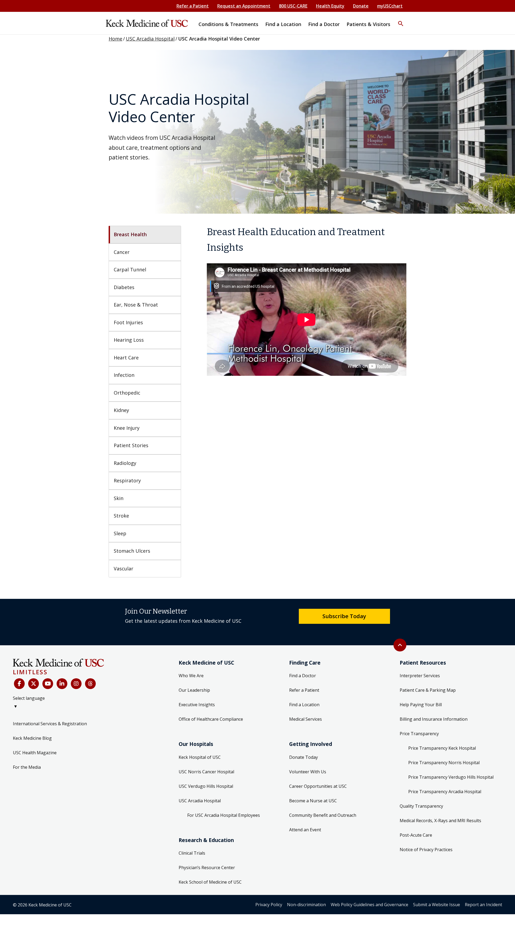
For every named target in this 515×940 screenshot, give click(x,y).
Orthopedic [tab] (127, 392)
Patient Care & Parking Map (428, 690)
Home (115, 38)
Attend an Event (305, 830)
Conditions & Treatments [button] (228, 24)
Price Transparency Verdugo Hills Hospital (451, 777)
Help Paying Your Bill (421, 705)
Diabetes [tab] (124, 287)
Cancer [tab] (122, 252)
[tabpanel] (306, 300)
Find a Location (304, 705)
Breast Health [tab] (130, 234)
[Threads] (90, 683)
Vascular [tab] (123, 568)
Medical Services (305, 719)
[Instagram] (76, 683)
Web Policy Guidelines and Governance (369, 905)
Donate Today (303, 757)
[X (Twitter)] (33, 683)
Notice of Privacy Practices (426, 849)
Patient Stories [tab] (131, 445)
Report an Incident (483, 905)
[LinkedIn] (62, 683)
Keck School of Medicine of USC (210, 882)
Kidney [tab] (121, 410)
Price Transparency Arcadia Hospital (444, 792)
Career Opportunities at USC (318, 786)
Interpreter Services (420, 676)
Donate (361, 6)
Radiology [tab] (125, 463)
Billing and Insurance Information (434, 719)
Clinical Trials (192, 853)
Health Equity (330, 6)
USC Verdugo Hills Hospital (206, 786)
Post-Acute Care (416, 835)
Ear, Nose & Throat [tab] (136, 304)
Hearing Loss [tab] (129, 340)
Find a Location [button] (283, 24)
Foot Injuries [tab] (128, 322)
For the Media (27, 767)
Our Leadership (194, 690)
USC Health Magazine (35, 753)
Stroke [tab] (121, 515)
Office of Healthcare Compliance (211, 719)
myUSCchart (390, 6)
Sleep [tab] (120, 533)
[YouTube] (47, 683)
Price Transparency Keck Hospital (442, 748)
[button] (400, 20)
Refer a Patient (192, 6)
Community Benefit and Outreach (322, 815)
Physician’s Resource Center (207, 867)
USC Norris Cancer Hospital (206, 772)
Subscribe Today (344, 616)
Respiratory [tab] (127, 480)
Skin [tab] (118, 498)
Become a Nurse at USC (313, 801)
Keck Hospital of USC (200, 757)
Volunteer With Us (307, 772)
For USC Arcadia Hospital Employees (223, 815)
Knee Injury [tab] (126, 428)
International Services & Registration (50, 724)
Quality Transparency (421, 806)
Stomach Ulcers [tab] (132, 551)
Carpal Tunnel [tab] (130, 269)
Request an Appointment (243, 6)
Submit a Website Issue (436, 905)
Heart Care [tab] (126, 357)
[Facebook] (19, 683)
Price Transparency (419, 734)
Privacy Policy (268, 905)
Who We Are (191, 676)
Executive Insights (197, 705)
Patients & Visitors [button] (368, 24)
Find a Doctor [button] (324, 24)
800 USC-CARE (293, 6)
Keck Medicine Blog (32, 738)
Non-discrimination (306, 905)
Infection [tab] (124, 375)
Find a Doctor (302, 676)
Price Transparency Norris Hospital (444, 763)
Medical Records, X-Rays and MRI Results (440, 821)
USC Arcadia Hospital (150, 38)
